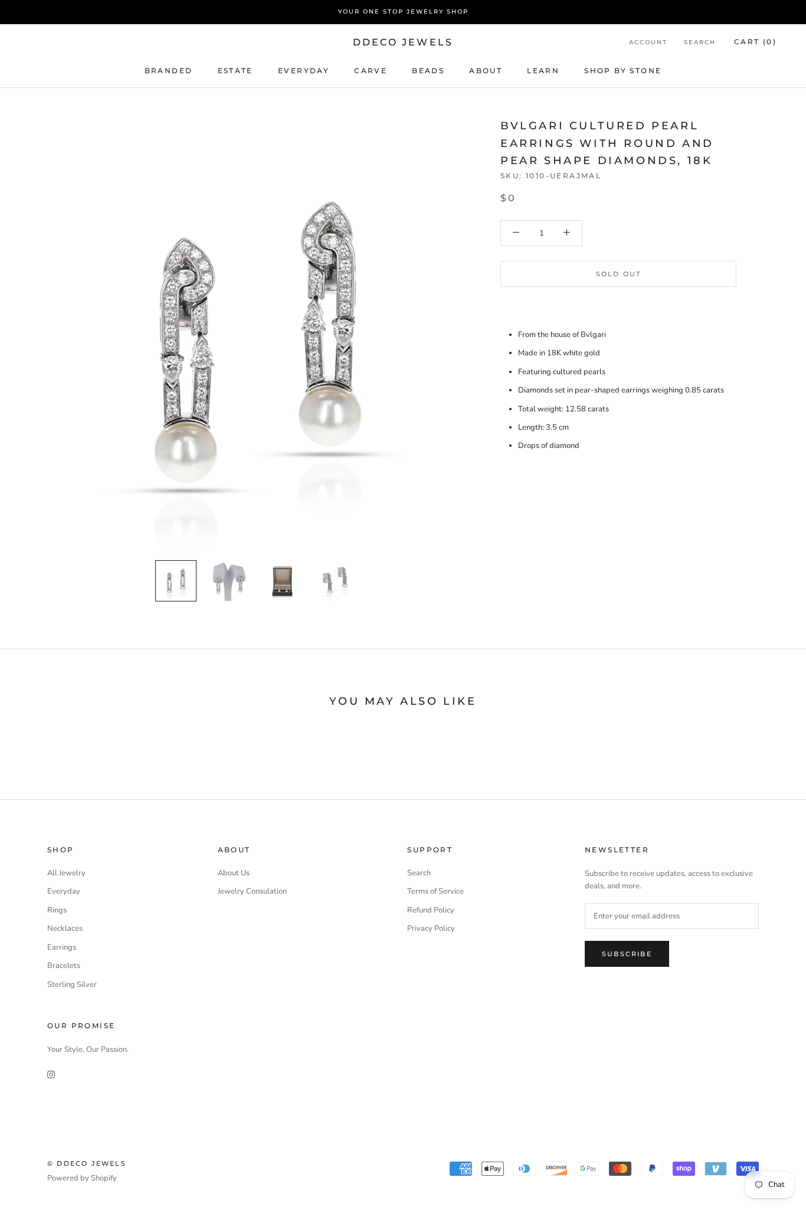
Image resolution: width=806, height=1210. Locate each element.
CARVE (370, 70)
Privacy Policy (431, 928)
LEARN (543, 70)
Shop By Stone (622, 70)
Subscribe (627, 954)
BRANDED (169, 70)
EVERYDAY (303, 70)
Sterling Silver (72, 984)
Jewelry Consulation (252, 891)
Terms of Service (435, 891)
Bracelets (63, 965)
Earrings (61, 947)
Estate (235, 70)
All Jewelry (66, 873)
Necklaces (65, 928)
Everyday (63, 891)
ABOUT (485, 70)
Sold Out (618, 274)
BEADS (428, 70)
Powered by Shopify (82, 1178)
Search (700, 42)
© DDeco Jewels (86, 1163)
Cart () (755, 41)
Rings (57, 910)
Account (648, 42)
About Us (234, 873)
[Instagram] (51, 1074)
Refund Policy (430, 910)
